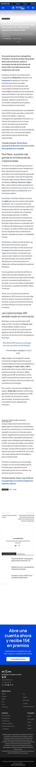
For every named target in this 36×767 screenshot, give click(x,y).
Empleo (29, 728)
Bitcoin (25, 4)
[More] (32, 50)
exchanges (8, 366)
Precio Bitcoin (5, 721)
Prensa (29, 722)
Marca (29, 725)
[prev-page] (3, 584)
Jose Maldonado (7, 38)
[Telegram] (27, 50)
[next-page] (6, 584)
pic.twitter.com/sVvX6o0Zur (20, 345)
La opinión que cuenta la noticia (9, 516)
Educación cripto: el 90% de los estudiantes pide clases (21, 577)
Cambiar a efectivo (7, 723)
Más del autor (21, 554)
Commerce (5, 707)
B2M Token (26, 700)
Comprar (4, 696)
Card (3, 704)
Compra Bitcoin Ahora (18, 659)
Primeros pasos (6, 715)
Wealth (25, 697)
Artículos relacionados (9, 554)
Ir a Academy (5, 729)
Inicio (2, 12)
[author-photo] (18, 536)
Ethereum (22, 182)
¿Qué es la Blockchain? (8, 726)
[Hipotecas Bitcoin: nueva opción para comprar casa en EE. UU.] (6, 561)
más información (28, 740)
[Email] (23, 50)
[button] (3, 7)
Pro (24, 694)
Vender (4, 699)
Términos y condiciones (8, 761)
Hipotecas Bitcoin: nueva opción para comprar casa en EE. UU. (22, 560)
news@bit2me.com (7, 680)
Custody (25, 703)
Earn (3, 701)
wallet (6, 201)
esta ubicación (24, 753)
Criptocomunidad (9, 12)
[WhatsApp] (11, 50)
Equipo (29, 716)
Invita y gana (30, 719)
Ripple (28, 182)
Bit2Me (18, 4)
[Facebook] (3, 50)
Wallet (3, 694)
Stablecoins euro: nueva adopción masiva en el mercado (22, 568)
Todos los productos (28, 706)
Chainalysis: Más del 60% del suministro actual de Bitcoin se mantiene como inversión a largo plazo (26, 518)
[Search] (28, 7)
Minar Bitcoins (6, 718)
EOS (8, 91)
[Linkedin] (15, 50)
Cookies (25, 761)
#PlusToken (7, 343)
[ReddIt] (19, 50)
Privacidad (19, 761)
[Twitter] (7, 50)
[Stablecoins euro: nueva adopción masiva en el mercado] (6, 569)
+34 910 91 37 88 (6, 682)
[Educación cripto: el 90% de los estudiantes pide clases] (6, 578)
